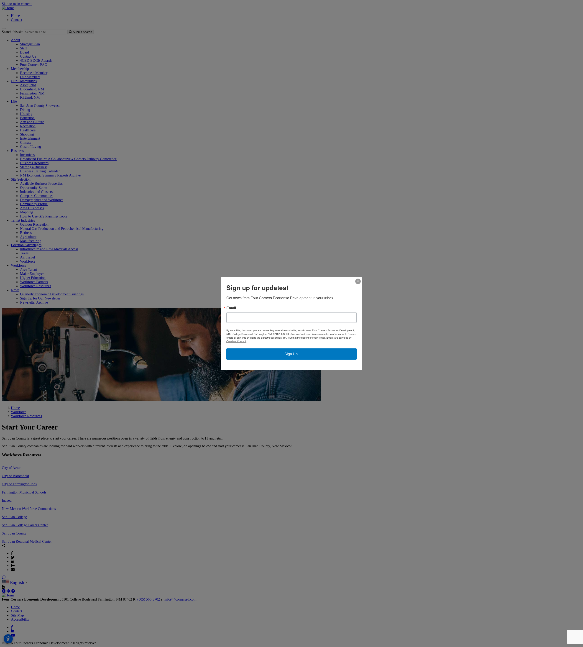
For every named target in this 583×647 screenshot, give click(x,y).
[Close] (358, 281)
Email (231, 307)
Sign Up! (291, 354)
